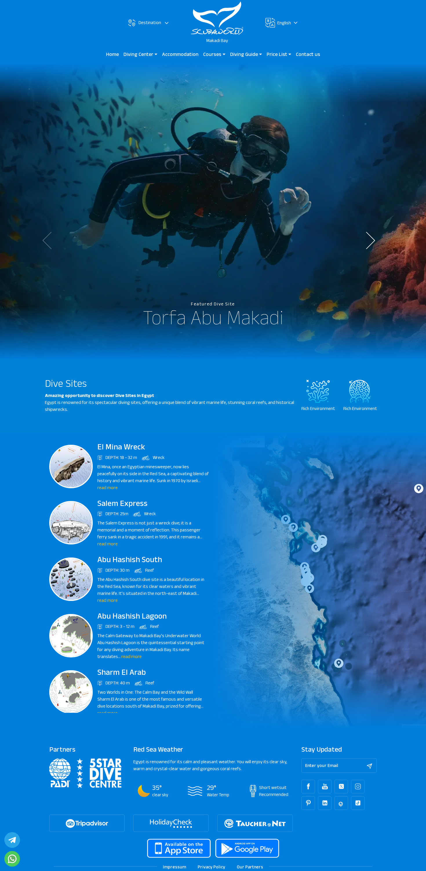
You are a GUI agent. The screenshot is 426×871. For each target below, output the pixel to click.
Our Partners (250, 866)
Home (112, 54)
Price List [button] (277, 54)
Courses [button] (213, 54)
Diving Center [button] (138, 54)
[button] (374, 240)
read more (107, 487)
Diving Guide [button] (244, 54)
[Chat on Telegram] (12, 840)
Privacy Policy (211, 866)
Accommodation (180, 54)
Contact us (308, 54)
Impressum (174, 866)
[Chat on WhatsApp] (12, 859)
